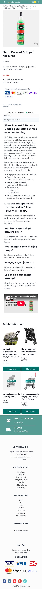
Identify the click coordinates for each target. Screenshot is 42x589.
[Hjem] (3, 6)
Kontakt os (21, 472)
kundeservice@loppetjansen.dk (21, 457)
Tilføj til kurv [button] (11, 369)
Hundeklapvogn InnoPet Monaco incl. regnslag (29, 351)
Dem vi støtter (21, 515)
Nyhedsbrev (21, 487)
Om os (21, 500)
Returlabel (21, 482)
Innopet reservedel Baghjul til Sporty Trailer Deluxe (30, 396)
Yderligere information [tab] (12, 120)
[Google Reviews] (20, 581)
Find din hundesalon (21, 531)
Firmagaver (21, 513)
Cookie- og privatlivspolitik (21, 550)
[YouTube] (14, 581)
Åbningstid (21, 474)
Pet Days (21, 508)
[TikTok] (25, 581)
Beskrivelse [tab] (8, 116)
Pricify (7, 106)
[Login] (38, 2)
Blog (21, 505)
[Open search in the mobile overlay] (30, 2)
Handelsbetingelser (21, 553)
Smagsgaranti (21, 477)
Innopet (5, 360)
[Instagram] (9, 581)
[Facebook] (4, 581)
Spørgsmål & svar (21, 480)
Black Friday (21, 510)
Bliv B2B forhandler (21, 485)
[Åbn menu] (5, 2)
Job (21, 502)
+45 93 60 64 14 (21, 454)
